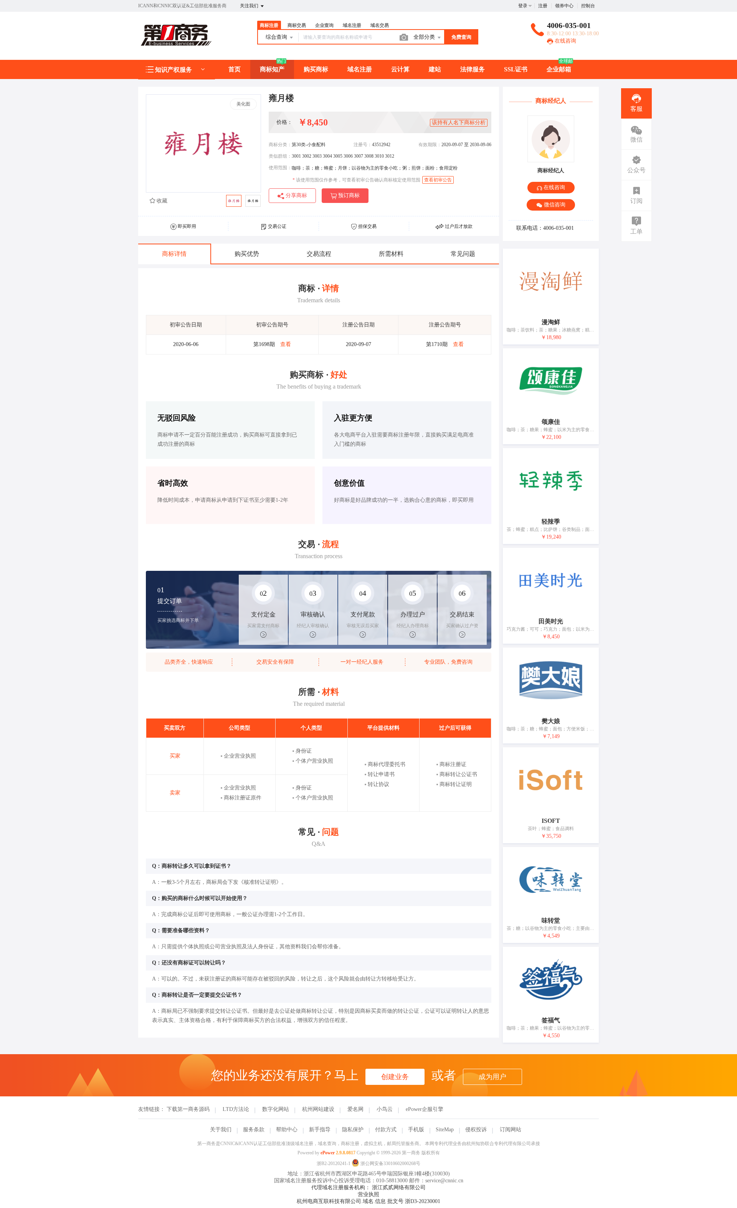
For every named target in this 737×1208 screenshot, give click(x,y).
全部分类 (424, 37)
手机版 (416, 1129)
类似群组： (280, 156)
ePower (328, 1152)
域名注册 (359, 69)
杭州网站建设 (318, 1109)
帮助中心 (286, 1129)
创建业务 (395, 1077)
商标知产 (272, 69)
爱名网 (355, 1109)
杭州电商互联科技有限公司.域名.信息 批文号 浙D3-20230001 (368, 1201)
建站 (435, 69)
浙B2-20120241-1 (333, 1163)
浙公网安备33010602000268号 (389, 1163)
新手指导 (319, 1129)
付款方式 (386, 1129)
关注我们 (249, 5)
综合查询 (277, 37)
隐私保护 (353, 1129)
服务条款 (253, 1129)
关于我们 (220, 1129)
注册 (542, 5)
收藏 (161, 201)
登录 (522, 5)
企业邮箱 (559, 69)
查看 (285, 344)
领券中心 (564, 5)
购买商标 (316, 69)
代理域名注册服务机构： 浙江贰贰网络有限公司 (368, 1187)
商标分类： (280, 144)
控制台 (588, 5)
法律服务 (472, 69)
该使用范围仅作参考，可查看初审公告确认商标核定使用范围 (356, 180)
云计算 (400, 69)
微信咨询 (553, 205)
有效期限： (429, 144)
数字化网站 (275, 1109)
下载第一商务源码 (188, 1109)
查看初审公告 (438, 180)
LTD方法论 (236, 1109)
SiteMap (445, 1129)
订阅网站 (510, 1129)
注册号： (363, 144)
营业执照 (368, 1194)
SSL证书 (515, 69)
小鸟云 (385, 1109)
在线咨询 (564, 41)
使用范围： (280, 167)
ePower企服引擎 (424, 1109)
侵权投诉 (476, 1129)
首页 (234, 69)
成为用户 (492, 1077)
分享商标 (295, 195)
